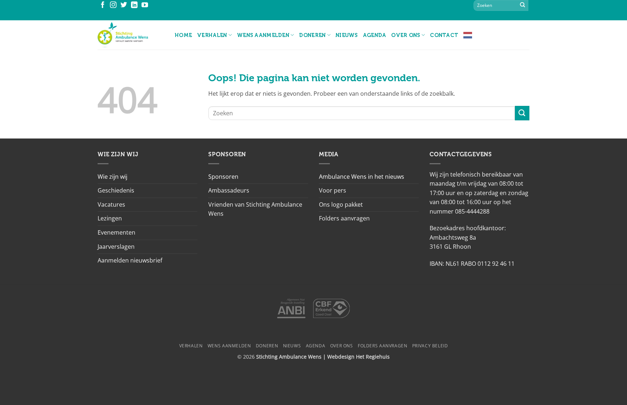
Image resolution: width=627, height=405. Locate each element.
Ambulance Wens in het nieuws (361, 177)
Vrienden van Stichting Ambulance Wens (255, 209)
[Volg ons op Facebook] (102, 5)
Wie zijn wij (112, 177)
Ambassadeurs (228, 190)
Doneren (312, 35)
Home (183, 35)
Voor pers (332, 190)
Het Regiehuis (373, 356)
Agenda (374, 35)
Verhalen (212, 35)
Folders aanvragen (344, 218)
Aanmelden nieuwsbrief (130, 260)
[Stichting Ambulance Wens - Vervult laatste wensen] (131, 35)
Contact (444, 35)
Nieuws (347, 35)
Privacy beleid (430, 346)
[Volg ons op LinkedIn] (134, 5)
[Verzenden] (522, 5)
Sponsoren (223, 177)
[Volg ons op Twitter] (123, 5)
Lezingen (110, 218)
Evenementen (116, 232)
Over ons (405, 35)
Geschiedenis (116, 190)
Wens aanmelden (263, 35)
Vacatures (111, 204)
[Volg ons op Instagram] (113, 5)
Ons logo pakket (341, 204)
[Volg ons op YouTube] (145, 5)
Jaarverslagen (116, 247)
